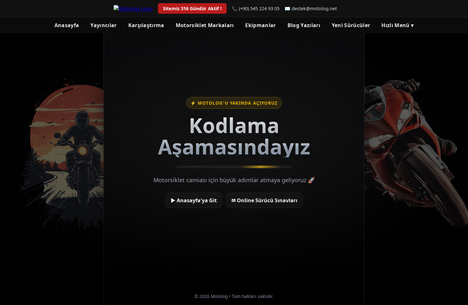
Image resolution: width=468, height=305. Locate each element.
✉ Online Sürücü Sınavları (264, 200)
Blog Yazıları (303, 25)
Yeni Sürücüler (351, 25)
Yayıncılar (103, 25)
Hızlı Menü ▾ (397, 25)
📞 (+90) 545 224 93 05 (256, 8)
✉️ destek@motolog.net (311, 8)
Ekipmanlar (260, 25)
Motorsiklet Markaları (205, 25)
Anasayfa (66, 25)
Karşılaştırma (146, 25)
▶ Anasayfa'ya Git (194, 200)
